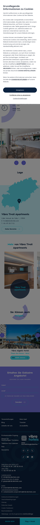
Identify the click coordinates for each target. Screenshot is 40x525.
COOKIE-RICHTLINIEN (19, 79)
